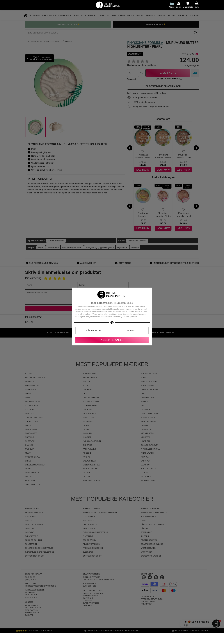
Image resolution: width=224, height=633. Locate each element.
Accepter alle (112, 339)
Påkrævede (93, 330)
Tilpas (131, 330)
